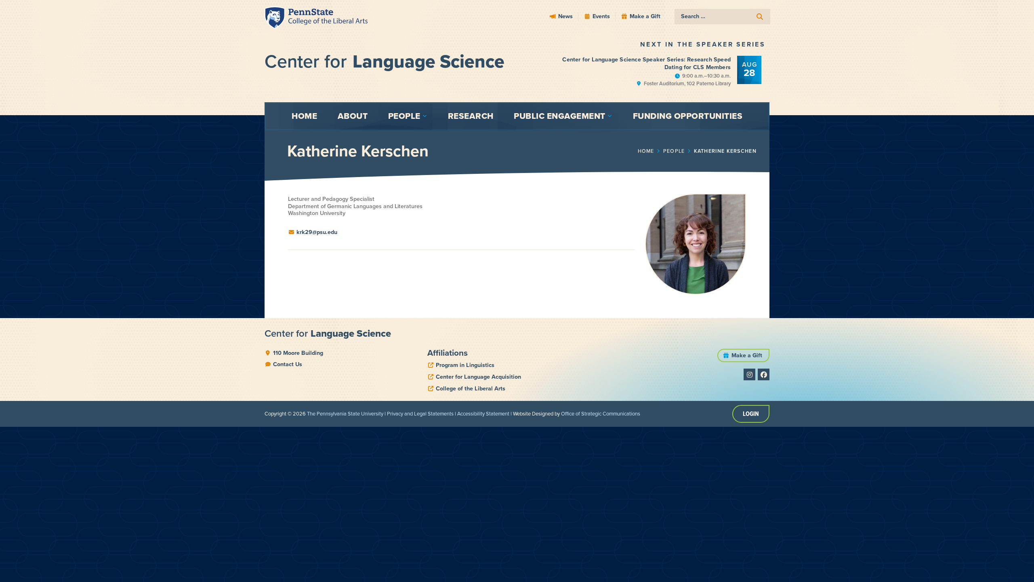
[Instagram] (749, 374)
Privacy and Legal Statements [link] (420, 414)
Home (646, 151)
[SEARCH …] (722, 16)
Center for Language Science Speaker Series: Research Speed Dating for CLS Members (646, 63)
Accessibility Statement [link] (483, 414)
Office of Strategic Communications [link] (600, 414)
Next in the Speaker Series (702, 44)
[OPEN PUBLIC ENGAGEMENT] (609, 116)
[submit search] (759, 16)
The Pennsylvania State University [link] (345, 414)
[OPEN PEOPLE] (424, 116)
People (674, 151)
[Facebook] (763, 374)
